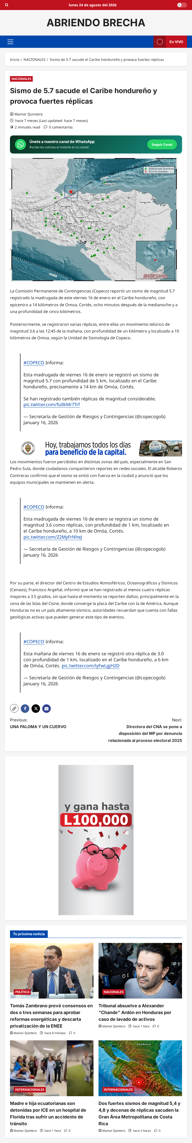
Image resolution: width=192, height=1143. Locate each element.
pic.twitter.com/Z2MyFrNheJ (53, 537)
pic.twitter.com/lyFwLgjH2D (91, 666)
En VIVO (176, 41)
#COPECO (34, 363)
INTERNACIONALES (29, 1089)
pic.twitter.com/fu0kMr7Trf (52, 404)
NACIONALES (21, 79)
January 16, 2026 (41, 422)
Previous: (38, 723)
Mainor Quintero (28, 114)
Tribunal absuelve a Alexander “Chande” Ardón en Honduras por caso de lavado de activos (134, 1012)
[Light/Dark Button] (182, 5)
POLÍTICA (22, 992)
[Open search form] (6, 5)
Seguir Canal (162, 144)
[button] (10, 41)
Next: (145, 730)
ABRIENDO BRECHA (96, 22)
